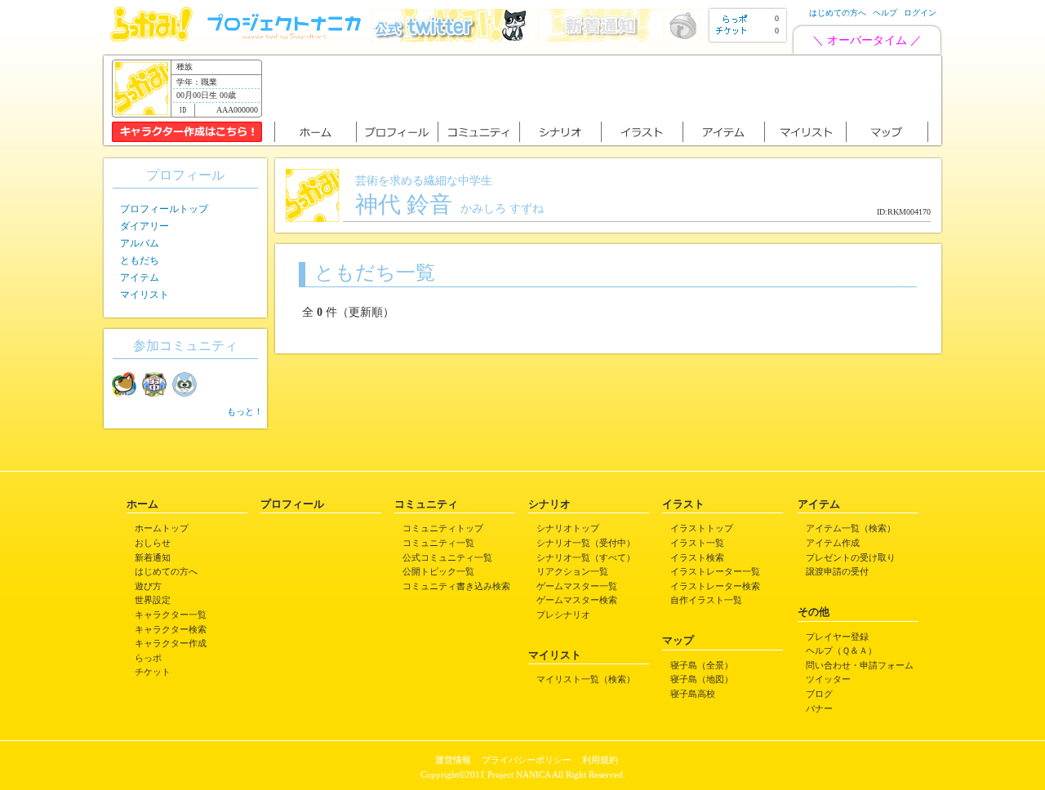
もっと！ (245, 411)
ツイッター (828, 679)
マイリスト (144, 294)
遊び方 (148, 586)
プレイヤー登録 (837, 636)
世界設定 (153, 600)
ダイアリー (144, 226)
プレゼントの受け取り (851, 557)
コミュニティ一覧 (438, 543)
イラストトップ (701, 528)
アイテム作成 (833, 543)
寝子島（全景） (701, 665)
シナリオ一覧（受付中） (585, 543)
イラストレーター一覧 (715, 571)
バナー (819, 708)
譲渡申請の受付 (837, 571)
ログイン (920, 12)
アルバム (139, 243)
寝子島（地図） (701, 679)
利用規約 (600, 760)
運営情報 (453, 760)
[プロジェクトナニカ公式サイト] (286, 38)
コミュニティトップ (442, 528)
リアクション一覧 (572, 571)
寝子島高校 (692, 694)
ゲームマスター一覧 (576, 586)
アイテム (139, 277)
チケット (153, 672)
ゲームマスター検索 (576, 600)
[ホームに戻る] (151, 38)
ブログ (819, 694)
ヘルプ (885, 12)
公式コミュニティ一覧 (447, 557)
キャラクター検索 (171, 629)
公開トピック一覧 (438, 571)
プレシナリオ (563, 614)
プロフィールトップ (164, 209)
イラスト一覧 (697, 543)
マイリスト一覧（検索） (585, 679)
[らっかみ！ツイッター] (453, 38)
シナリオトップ (567, 528)
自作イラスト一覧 (706, 600)
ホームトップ (162, 528)
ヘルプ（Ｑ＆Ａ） (841, 650)
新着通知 (153, 557)
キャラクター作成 (171, 643)
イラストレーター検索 (715, 586)
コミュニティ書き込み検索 (456, 586)
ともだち (139, 260)
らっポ (148, 658)
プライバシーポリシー (526, 760)
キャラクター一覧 (171, 614)
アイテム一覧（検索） (851, 528)
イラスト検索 (697, 557)
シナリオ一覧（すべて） (585, 557)
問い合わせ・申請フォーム (860, 665)
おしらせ (153, 543)
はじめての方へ (837, 12)
